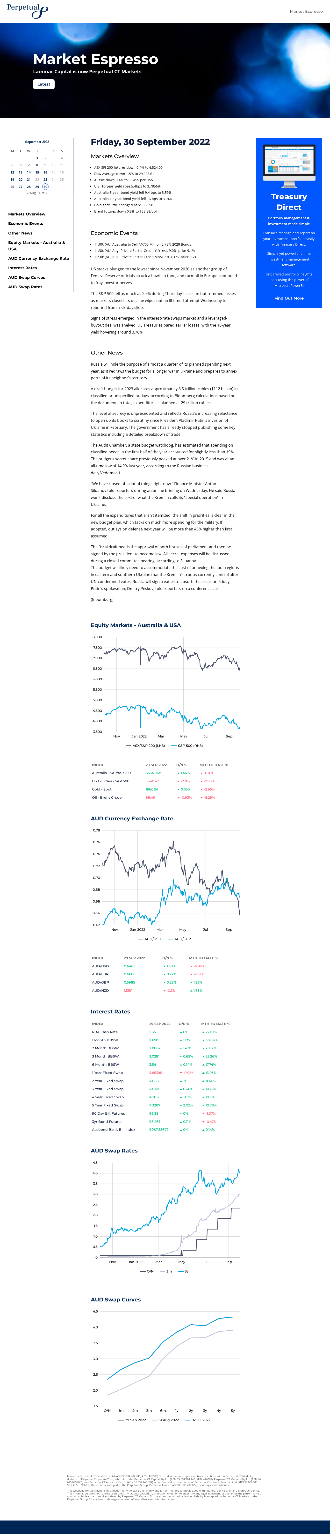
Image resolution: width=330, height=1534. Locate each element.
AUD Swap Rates (25, 287)
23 (45, 179)
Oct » (43, 193)
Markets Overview (26, 214)
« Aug (31, 193)
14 (29, 172)
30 (45, 186)
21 (29, 179)
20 (20, 179)
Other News (20, 233)
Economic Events (25, 223)
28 (29, 186)
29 (37, 186)
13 (20, 172)
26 (12, 186)
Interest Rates (22, 268)
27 (20, 186)
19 (12, 179)
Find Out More (289, 298)
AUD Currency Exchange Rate (38, 258)
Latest (43, 84)
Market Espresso (306, 11)
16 (45, 172)
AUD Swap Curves (26, 277)
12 (12, 172)
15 (37, 172)
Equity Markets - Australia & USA (36, 245)
